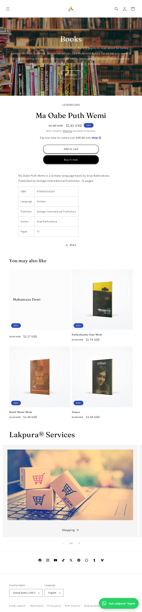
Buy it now (71, 159)
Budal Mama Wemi (20, 411)
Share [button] (73, 245)
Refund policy (37, 605)
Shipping (67, 130)
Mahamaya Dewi (26, 299)
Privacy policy (54, 605)
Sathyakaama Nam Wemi (87, 334)
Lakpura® (21, 605)
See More (71, 75)
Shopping (68, 530)
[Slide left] (63, 543)
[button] (8, 9)
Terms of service (72, 605)
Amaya (76, 411)
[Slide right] (79, 543)
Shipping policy (91, 605)
